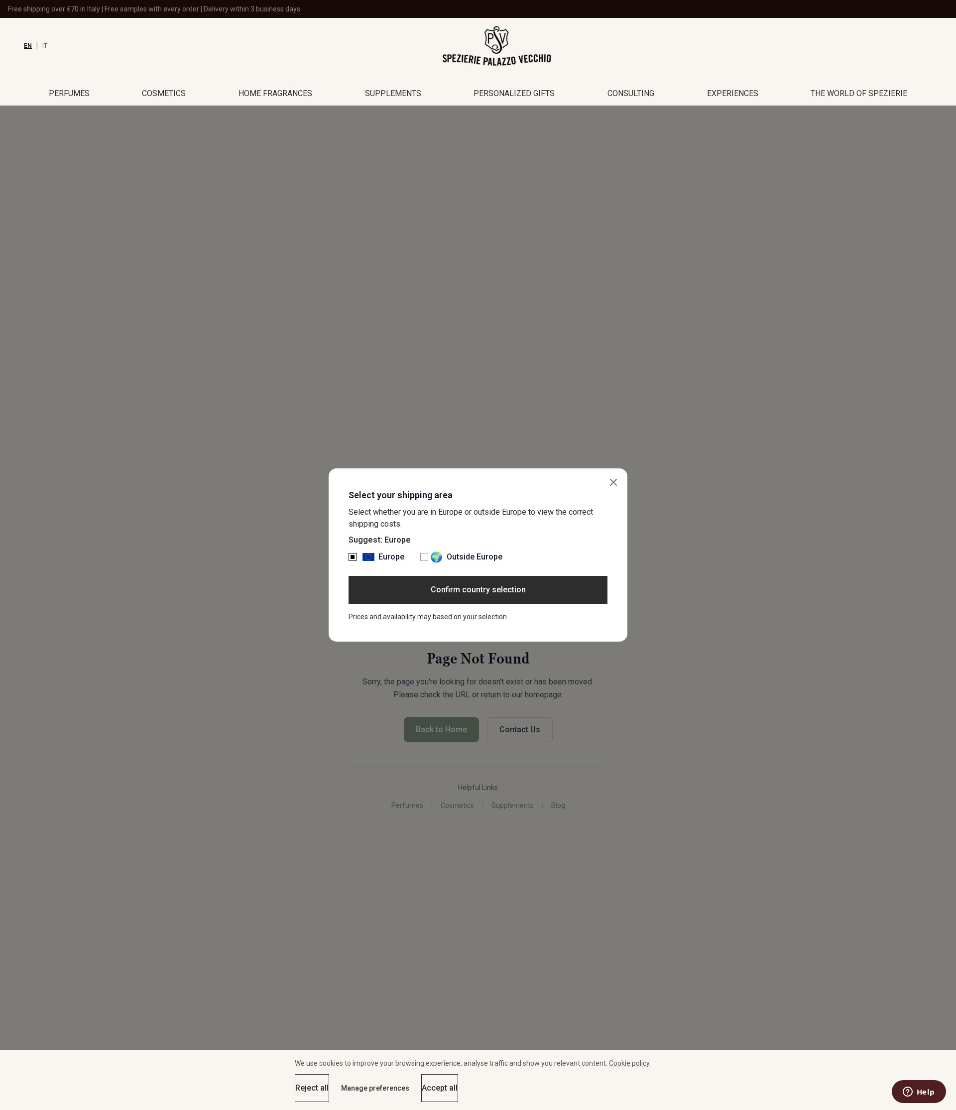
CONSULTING (630, 93)
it (44, 45)
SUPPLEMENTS (393, 93)
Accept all (440, 1088)
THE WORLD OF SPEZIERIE (859, 93)
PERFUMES (69, 93)
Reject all (312, 1088)
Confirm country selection (478, 589)
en (28, 45)
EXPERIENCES (732, 93)
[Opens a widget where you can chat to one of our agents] (918, 1092)
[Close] (613, 482)
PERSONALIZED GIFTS (514, 93)
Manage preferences (375, 1088)
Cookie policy (629, 1063)
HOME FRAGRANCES (275, 93)
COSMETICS (164, 93)
